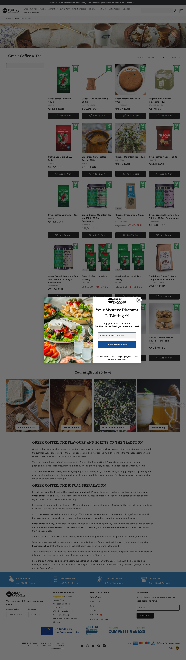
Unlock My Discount (117, 344)
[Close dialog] (139, 300)
